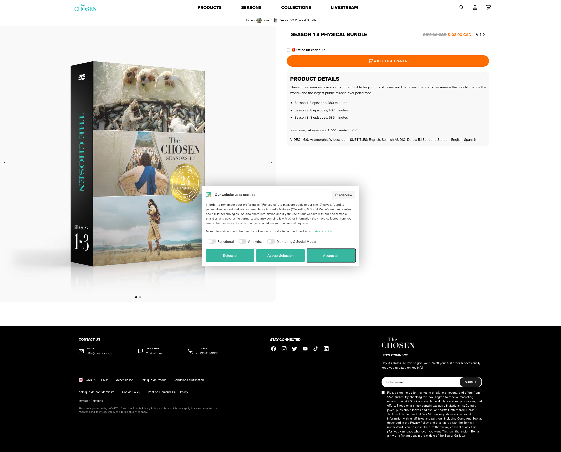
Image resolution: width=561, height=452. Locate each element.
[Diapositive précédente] (3, 164)
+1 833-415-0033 (207, 353)
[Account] (475, 7)
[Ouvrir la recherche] (461, 7)
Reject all (230, 255)
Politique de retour (153, 380)
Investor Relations (91, 401)
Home (249, 20)
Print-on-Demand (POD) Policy (168, 392)
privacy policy (322, 231)
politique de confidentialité (96, 392)
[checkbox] (220, 241)
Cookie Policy (131, 392)
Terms (468, 422)
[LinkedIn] (326, 348)
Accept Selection (280, 255)
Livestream (344, 7)
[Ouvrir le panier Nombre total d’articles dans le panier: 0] (488, 7)
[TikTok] (315, 348)
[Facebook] (273, 348)
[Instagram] (284, 348)
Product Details (314, 79)
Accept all (331, 255)
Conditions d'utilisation (189, 380)
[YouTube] (305, 348)
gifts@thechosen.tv (99, 353)
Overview (345, 195)
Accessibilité (124, 380)
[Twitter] (294, 348)
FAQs (104, 380)
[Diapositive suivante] (272, 164)
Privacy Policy (150, 408)
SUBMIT (470, 382)
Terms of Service (173, 408)
